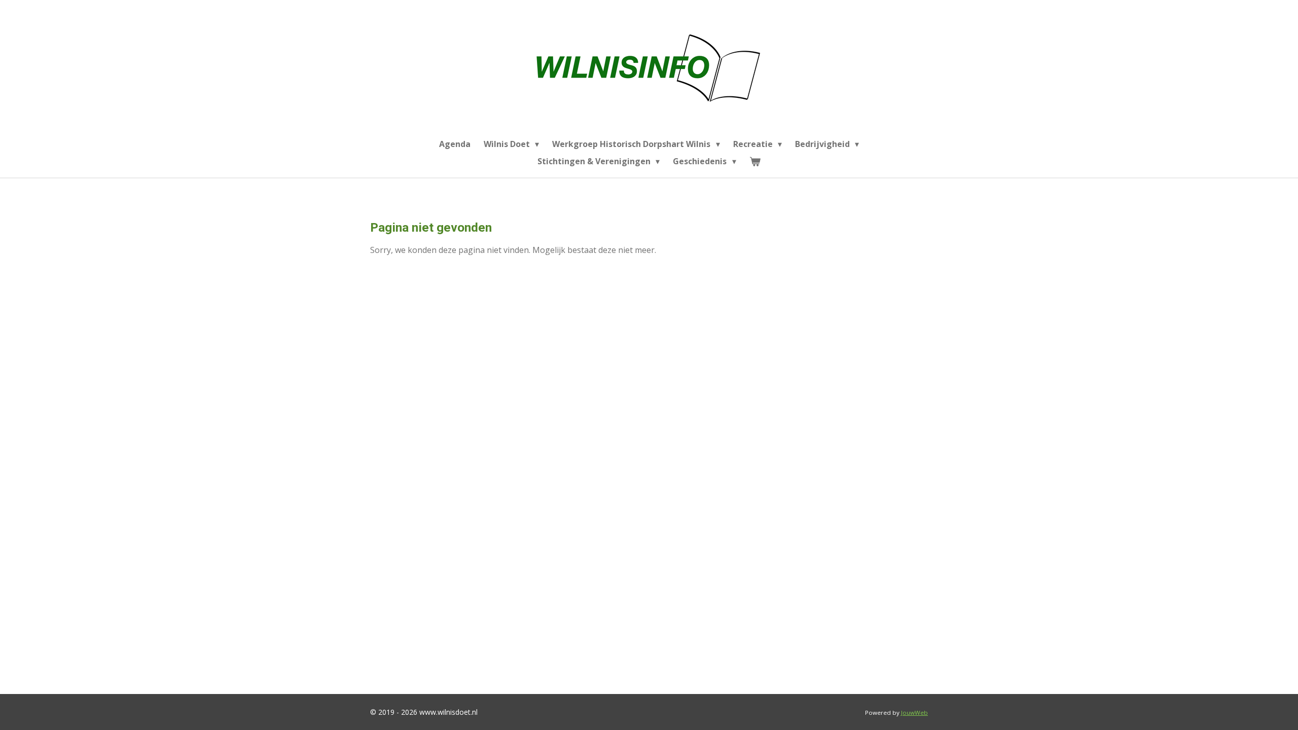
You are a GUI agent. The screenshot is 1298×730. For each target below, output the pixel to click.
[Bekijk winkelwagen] (755, 161)
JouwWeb (914, 712)
